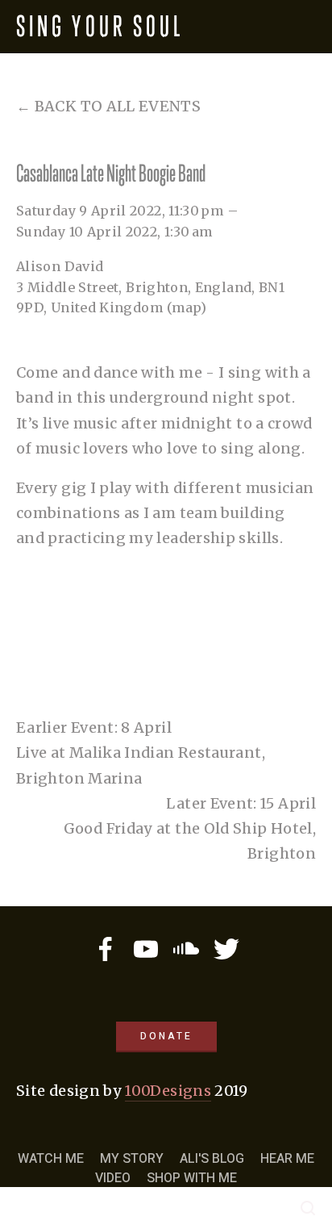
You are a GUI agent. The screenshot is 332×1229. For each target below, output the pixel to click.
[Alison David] (146, 949)
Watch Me (51, 1158)
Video (113, 1178)
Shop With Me (192, 1178)
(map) (186, 307)
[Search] (307, 1208)
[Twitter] (226, 949)
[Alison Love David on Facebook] (105, 949)
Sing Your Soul (100, 26)
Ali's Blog (212, 1158)
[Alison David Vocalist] (186, 949)
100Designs (168, 1090)
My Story (132, 1158)
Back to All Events (118, 106)
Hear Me (287, 1158)
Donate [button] (166, 1036)
